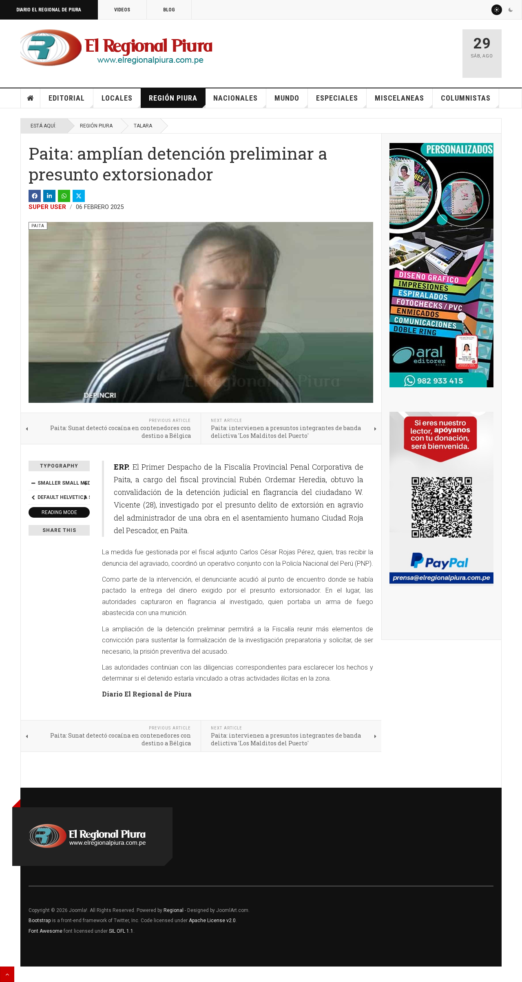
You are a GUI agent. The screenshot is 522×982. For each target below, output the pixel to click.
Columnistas (466, 98)
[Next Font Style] (85, 497)
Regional (174, 910)
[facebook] (35, 196)
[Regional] (116, 48)
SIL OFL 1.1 (121, 931)
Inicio (30, 98)
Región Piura (173, 98)
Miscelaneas (399, 98)
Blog (169, 10)
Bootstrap (40, 920)
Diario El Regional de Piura (48, 10)
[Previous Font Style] (33, 497)
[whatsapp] (64, 196)
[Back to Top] (7, 974)
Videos (122, 10)
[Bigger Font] (85, 483)
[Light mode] (496, 9)
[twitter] (79, 196)
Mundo (286, 98)
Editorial (67, 98)
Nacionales (235, 98)
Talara (143, 126)
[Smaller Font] (33, 483)
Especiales (337, 98)
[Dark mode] (510, 9)
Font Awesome (45, 931)
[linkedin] (49, 196)
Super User (47, 207)
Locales (117, 98)
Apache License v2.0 (212, 920)
